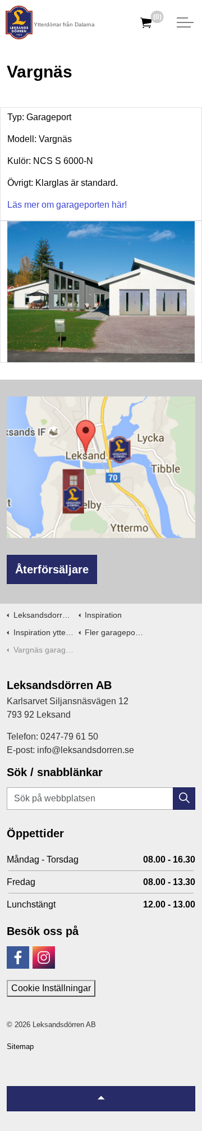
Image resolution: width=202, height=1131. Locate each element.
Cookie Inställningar (51, 988)
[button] (184, 798)
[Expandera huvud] (185, 22)
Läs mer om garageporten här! (67, 204)
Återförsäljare (52, 569)
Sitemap (20, 1046)
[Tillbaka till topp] (101, 1098)
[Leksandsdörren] (19, 22)
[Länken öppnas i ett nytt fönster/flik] (18, 957)
